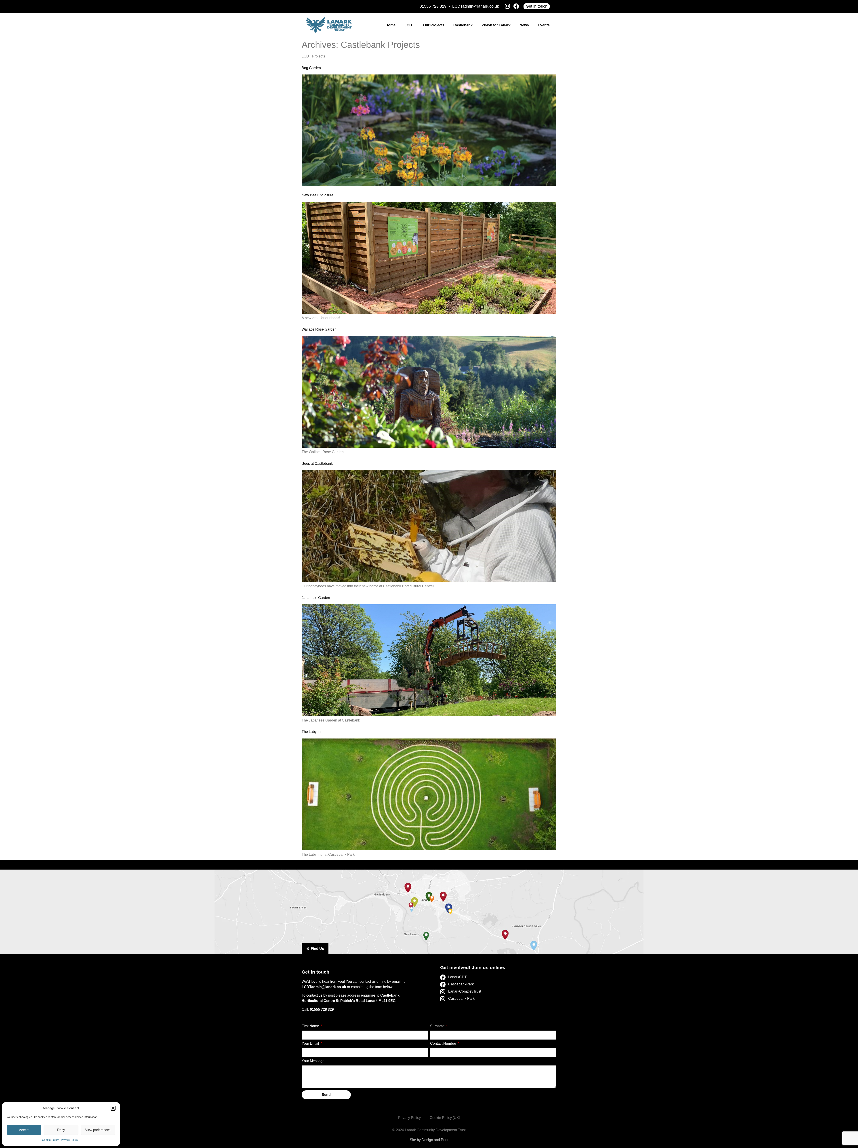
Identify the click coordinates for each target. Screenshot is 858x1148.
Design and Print (435, 1140)
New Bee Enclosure (317, 195)
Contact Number (443, 1043)
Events (544, 25)
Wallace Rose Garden (319, 329)
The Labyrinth (313, 732)
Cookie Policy (50, 1140)
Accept (24, 1130)
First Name (311, 1026)
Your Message (313, 1061)
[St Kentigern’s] (450, 911)
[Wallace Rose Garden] (412, 908)
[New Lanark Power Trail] (426, 935)
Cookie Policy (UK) (445, 1118)
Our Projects (433, 25)
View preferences (98, 1130)
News (524, 25)
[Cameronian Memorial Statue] (534, 945)
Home (390, 25)
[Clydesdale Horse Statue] (505, 934)
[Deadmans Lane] (449, 907)
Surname (438, 1026)
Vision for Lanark (496, 25)
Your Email (311, 1043)
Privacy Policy (69, 1140)
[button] (113, 1108)
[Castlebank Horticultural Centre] (414, 901)
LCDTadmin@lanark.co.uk (475, 6)
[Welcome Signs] (408, 886)
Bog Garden (311, 68)
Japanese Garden (316, 598)
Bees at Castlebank (317, 463)
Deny (61, 1130)
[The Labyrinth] (411, 904)
